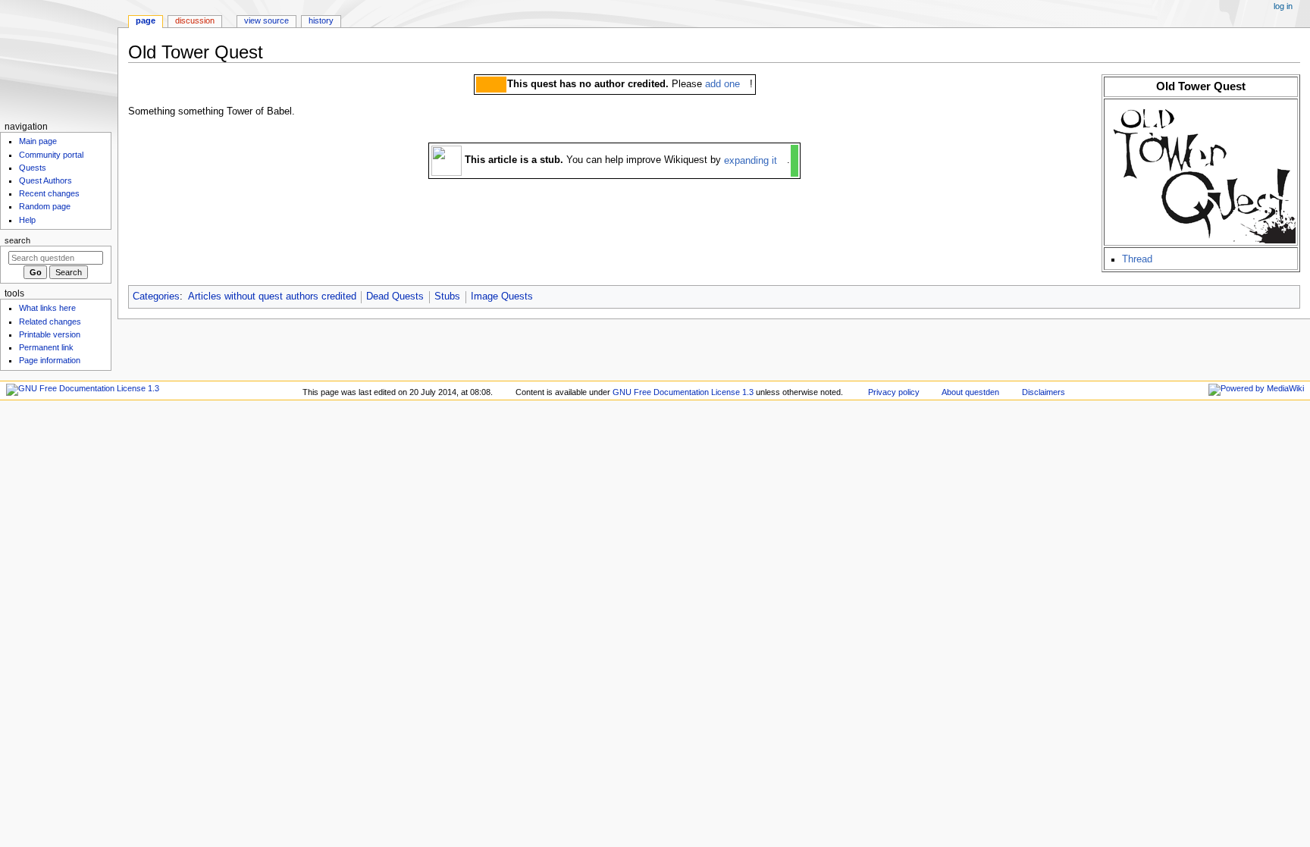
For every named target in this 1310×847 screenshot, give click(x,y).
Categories (156, 296)
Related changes (50, 321)
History (321, 20)
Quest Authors (45, 180)
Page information (49, 360)
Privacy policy (894, 392)
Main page (38, 141)
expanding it (750, 160)
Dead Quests (395, 296)
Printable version (49, 334)
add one (722, 84)
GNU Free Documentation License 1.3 (683, 392)
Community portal (51, 154)
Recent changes (49, 193)
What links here (47, 307)
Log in (1283, 6)
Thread (1137, 259)
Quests (32, 167)
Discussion (195, 20)
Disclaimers (1043, 392)
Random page (45, 206)
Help (27, 219)
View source (266, 20)
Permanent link (46, 347)
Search (17, 240)
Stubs (447, 296)
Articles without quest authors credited (272, 296)
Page (145, 20)
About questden (970, 392)
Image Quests (502, 296)
